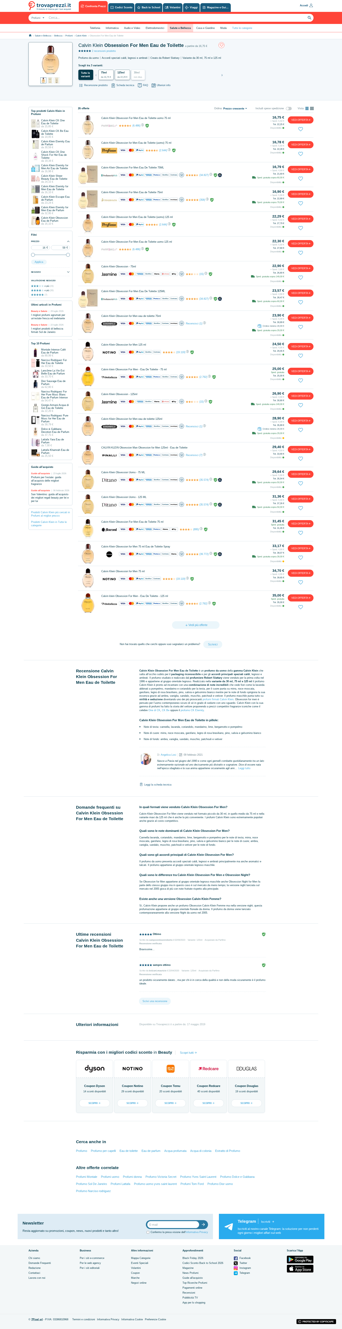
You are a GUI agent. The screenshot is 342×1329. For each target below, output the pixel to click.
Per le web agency (90, 1263)
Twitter (243, 1263)
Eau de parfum (151, 1150)
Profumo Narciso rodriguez (93, 1191)
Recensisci (192, 323)
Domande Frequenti (39, 1263)
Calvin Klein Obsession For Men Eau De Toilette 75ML (132, 167)
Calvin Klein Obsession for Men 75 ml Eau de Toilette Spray (135, 546)
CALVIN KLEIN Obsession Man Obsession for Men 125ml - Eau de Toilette (144, 447)
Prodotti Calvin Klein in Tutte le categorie (49, 524)
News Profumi (190, 1272)
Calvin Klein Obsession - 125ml (119, 394)
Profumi (69, 35)
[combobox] (37, 18)
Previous (95, 75)
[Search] (310, 18)
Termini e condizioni (83, 1319)
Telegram (244, 1272)
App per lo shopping (193, 1302)
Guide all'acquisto (192, 1277)
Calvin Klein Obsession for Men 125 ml (123, 344)
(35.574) (204, 479)
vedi (299, 120)
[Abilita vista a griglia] (312, 108)
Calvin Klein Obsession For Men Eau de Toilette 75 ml (132, 521)
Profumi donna (132, 1176)
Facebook (245, 1258)
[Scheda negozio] (109, 125)
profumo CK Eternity (192, 710)
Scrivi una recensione (154, 1001)
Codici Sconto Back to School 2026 (202, 1263)
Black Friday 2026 (192, 1258)
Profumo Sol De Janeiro (91, 1184)
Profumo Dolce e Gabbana (237, 1176)
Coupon (135, 1272)
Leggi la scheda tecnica (157, 784)
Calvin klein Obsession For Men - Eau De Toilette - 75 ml (134, 369)
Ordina (218, 108)
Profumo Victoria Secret (160, 1176)
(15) (201, 274)
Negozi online (138, 1282)
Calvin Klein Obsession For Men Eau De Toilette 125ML (133, 291)
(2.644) (163, 150)
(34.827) (204, 175)
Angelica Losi (168, 754)
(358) (202, 199)
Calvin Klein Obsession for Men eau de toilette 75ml (131, 315)
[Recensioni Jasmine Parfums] (192, 274)
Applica (39, 261)
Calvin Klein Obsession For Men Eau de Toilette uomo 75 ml (136, 118)
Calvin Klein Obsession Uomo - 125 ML (123, 497)
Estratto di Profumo (227, 1150)
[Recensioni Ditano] (192, 480)
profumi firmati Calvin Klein (218, 699)
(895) (196, 529)
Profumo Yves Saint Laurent (198, 1176)
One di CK (154, 710)
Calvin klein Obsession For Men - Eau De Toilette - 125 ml (134, 596)
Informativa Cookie (132, 1319)
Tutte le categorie (242, 28)
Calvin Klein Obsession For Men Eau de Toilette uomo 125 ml (136, 241)
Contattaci (34, 1272)
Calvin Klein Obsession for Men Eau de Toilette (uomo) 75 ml (136, 142)
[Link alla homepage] (30, 35)
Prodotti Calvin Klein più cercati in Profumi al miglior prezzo (50, 514)
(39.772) (204, 554)
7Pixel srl (37, 1319)
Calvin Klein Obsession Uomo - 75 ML (123, 472)
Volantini (136, 1267)
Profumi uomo (110, 1176)
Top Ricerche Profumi (194, 1282)
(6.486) (136, 125)
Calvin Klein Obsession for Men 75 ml (123, 571)
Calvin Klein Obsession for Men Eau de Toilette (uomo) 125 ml (137, 217)
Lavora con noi (36, 1277)
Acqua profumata (175, 1150)
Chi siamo (34, 1258)
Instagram (245, 1267)
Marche (135, 1277)
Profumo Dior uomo (220, 1184)
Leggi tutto (244, 768)
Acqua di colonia (200, 1150)
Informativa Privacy (197, 1232)
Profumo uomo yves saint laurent (155, 1184)
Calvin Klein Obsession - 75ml (118, 266)
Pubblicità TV (190, 1297)
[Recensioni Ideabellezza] (192, 377)
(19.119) (180, 352)
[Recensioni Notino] (169, 352)
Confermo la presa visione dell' (179, 1232)
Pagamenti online (192, 1287)
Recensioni (188, 1292)
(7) (200, 455)
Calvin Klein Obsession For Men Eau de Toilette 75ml (132, 192)
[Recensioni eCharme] (192, 554)
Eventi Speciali (139, 1263)
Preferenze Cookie (155, 1319)
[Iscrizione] (204, 1224)
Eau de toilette (129, 1150)
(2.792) (203, 376)
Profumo (81, 1150)
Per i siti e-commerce (92, 1258)
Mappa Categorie (140, 1258)
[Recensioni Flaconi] (186, 529)
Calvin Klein (81, 35)
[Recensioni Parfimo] (125, 125)
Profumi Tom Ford (192, 1184)
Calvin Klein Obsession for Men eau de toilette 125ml (131, 418)
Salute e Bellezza (43, 35)
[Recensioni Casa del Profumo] (152, 150)
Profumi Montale (86, 1176)
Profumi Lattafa (120, 1184)
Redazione (34, 1267)
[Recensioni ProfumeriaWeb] (192, 175)
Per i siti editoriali (90, 1267)
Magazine (188, 1267)
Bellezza (58, 35)
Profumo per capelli (103, 1150)
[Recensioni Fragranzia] (192, 200)
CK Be (165, 710)
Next (222, 75)
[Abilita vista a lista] (307, 108)
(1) (200, 323)
